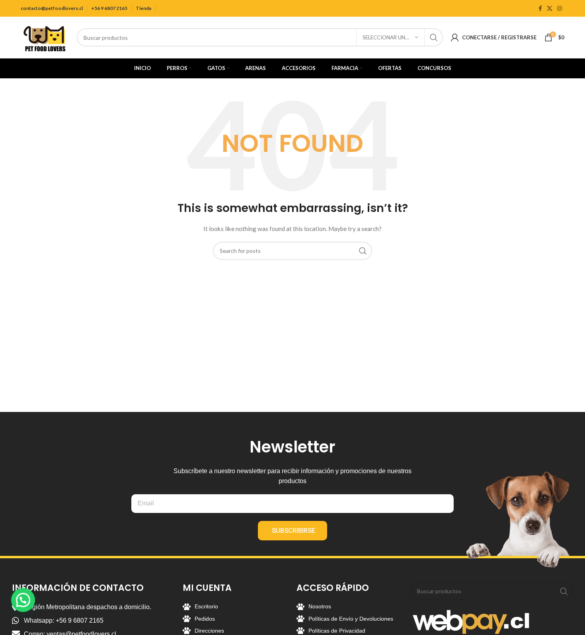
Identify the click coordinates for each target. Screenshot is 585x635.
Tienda (143, 8)
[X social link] (549, 8)
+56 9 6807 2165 (109, 8)
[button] (23, 600)
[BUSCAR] (434, 37)
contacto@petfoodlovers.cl (52, 8)
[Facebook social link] (540, 8)
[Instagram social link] (559, 8)
